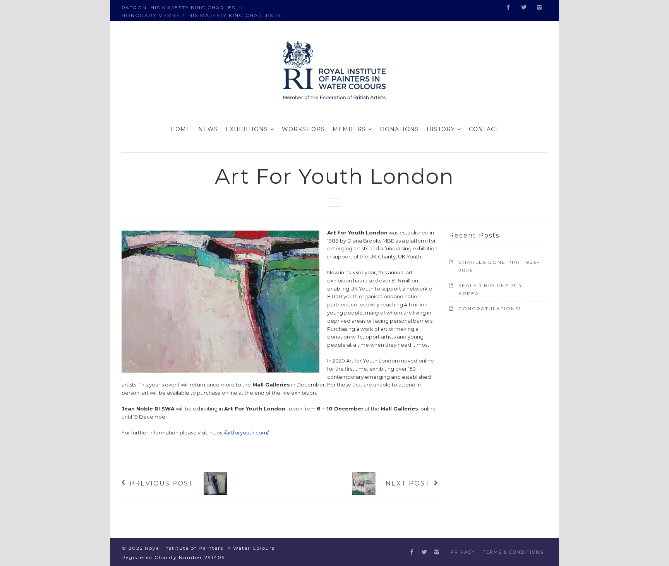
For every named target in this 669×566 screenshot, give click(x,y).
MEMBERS (349, 129)
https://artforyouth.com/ (239, 432)
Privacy (463, 552)
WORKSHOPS (303, 129)
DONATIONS (399, 129)
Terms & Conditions (513, 552)
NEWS (208, 129)
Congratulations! (489, 308)
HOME (180, 129)
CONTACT (484, 129)
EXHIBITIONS (247, 129)
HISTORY (441, 129)
